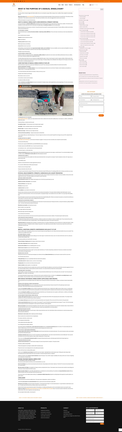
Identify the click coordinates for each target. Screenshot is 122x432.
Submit (101, 115)
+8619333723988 (66, 412)
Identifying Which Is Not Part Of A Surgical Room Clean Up (88, 81)
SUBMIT (102, 423)
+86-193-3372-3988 (106, 1)
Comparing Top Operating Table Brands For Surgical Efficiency (88, 74)
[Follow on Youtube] (20, 1)
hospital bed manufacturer (45, 410)
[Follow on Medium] (18, 1)
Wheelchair (20, 10)
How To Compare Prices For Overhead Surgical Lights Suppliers (89, 76)
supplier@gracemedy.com (80, 1)
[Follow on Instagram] (17, 1)
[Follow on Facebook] (13, 1)
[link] (45, 417)
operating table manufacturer (45, 412)
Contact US (65, 410)
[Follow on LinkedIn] (15, 1)
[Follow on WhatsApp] (24, 1)
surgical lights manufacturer (45, 415)
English (92, 4)
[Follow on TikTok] (22, 1)
